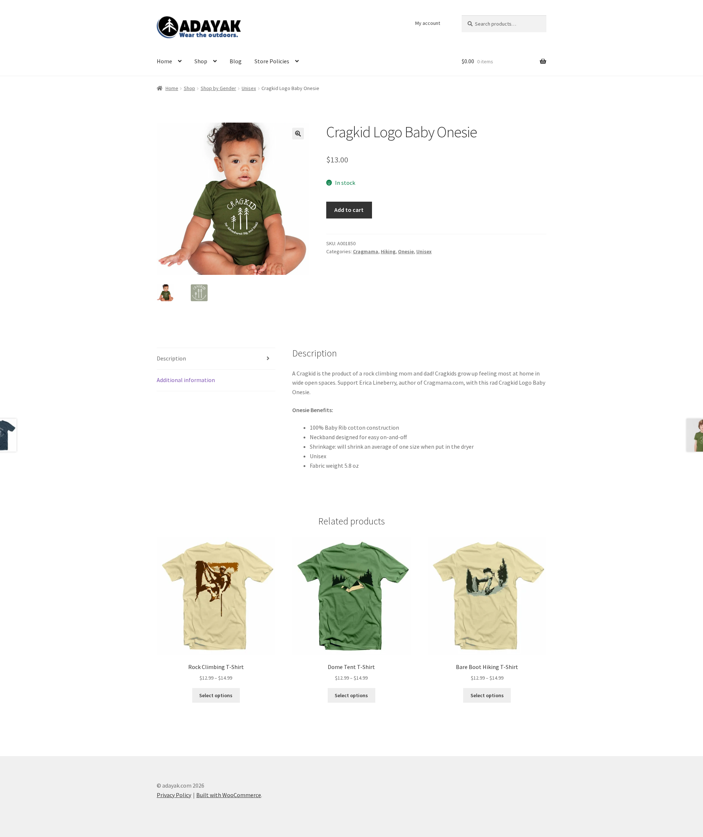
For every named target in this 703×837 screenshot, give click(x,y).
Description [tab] (171, 358)
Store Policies (271, 61)
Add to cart (349, 209)
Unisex (249, 88)
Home (164, 61)
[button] (298, 133)
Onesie (406, 251)
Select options (216, 695)
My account (427, 23)
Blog (236, 61)
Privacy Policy (174, 795)
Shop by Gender (218, 88)
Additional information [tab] (186, 380)
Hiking (388, 251)
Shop (200, 61)
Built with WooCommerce (228, 795)
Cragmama (365, 251)
